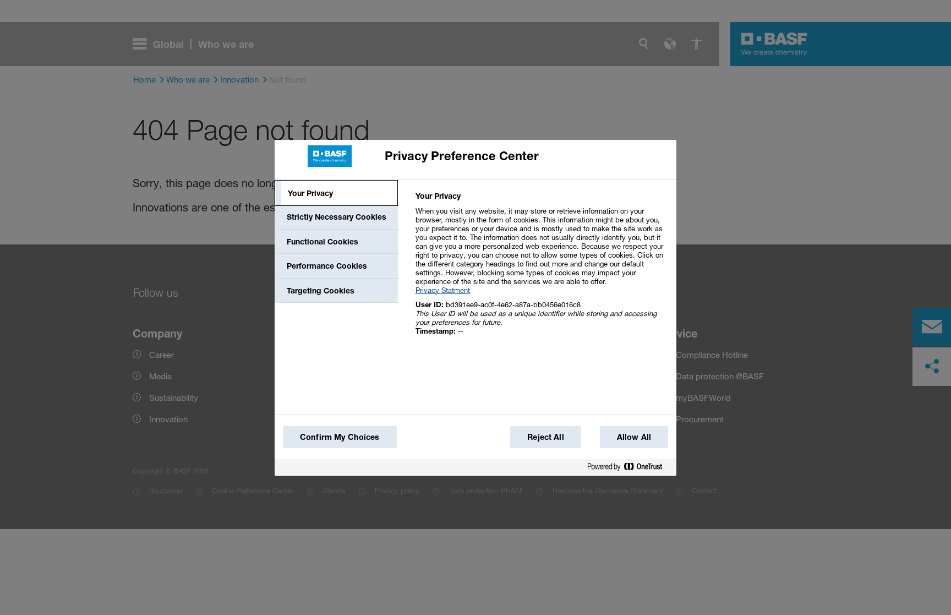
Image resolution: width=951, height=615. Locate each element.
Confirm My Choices (340, 437)
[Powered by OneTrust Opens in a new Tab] (629, 467)
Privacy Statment (443, 290)
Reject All (545, 437)
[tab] (336, 193)
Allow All (634, 437)
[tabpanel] (541, 269)
